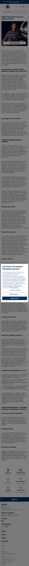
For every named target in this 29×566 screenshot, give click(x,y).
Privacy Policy (14, 287)
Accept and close (15, 298)
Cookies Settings (15, 290)
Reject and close (14, 294)
